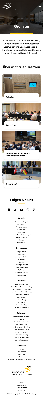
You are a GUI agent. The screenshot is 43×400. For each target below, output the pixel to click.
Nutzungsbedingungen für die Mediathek (21, 359)
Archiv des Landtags (21, 335)
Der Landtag (21, 248)
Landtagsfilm (21, 354)
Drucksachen (21, 319)
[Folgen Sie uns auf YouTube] (21, 209)
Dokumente (22, 313)
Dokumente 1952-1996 (21, 329)
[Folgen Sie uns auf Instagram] (27, 209)
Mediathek (21, 345)
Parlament (21, 254)
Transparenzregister (21, 272)
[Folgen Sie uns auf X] (15, 209)
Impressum (21, 390)
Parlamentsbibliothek (22, 332)
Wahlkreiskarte (22, 275)
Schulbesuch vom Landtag (22, 289)
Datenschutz (21, 385)
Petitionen (21, 270)
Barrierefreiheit (21, 387)
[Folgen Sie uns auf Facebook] (9, 209)
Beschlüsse (21, 232)
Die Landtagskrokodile (21, 307)
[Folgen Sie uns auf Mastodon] (34, 209)
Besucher (21, 280)
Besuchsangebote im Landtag (21, 287)
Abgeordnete (21, 252)
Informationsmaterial (21, 340)
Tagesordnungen (21, 227)
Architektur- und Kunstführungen (21, 292)
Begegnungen (21, 229)
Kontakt (21, 382)
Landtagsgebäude (21, 265)
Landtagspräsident (21, 257)
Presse (21, 240)
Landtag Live (21, 351)
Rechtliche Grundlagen (21, 337)
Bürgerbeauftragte (21, 267)
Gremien (21, 262)
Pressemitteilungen (21, 222)
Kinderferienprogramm (21, 294)
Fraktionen (21, 259)
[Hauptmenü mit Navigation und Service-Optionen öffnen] (39, 6)
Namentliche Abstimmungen (21, 235)
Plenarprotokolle (21, 324)
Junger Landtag (21, 305)
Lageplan (21, 302)
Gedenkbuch (21, 297)
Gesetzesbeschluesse (21, 322)
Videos (21, 349)
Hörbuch (21, 357)
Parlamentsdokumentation (21, 316)
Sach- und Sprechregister (21, 327)
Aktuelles (21, 218)
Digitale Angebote (21, 284)
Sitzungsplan (21, 224)
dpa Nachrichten (21, 237)
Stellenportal (21, 242)
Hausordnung (21, 300)
